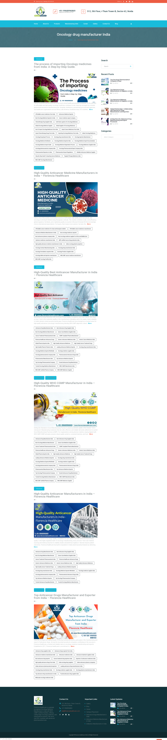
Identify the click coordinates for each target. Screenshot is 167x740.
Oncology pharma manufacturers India (85, 670)
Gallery (95, 24)
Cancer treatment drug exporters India (63, 658)
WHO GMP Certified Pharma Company (44, 370)
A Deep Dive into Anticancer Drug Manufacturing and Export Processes (120, 120)
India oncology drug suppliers (66, 662)
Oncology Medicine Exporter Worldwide (44, 351)
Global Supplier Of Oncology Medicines (65, 125)
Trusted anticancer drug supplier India (69, 673)
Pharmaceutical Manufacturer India (44, 358)
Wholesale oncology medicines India (44, 677)
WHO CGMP (51, 378)
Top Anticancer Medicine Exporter (65, 358)
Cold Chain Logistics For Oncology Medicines (67, 121)
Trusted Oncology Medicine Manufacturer (45, 366)
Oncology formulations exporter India (44, 251)
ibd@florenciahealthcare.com (71, 711)
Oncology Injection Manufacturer (83, 137)
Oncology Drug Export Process (42, 137)
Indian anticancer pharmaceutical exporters (46, 666)
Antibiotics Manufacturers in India (96, 724)
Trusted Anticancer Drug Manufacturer (68, 362)
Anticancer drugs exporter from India (63, 651)
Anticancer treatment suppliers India (85, 654)
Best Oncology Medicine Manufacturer (44, 332)
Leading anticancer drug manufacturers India (71, 666)
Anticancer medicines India (65, 654)
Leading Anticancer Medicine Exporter (66, 347)
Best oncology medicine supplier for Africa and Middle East (72, 236)
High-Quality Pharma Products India (44, 347)
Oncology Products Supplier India (65, 251)
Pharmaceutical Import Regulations (64, 152)
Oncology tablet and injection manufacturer (46, 255)
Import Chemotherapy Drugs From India (44, 133)
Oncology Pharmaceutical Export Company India (71, 148)
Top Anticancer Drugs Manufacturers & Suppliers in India (121, 90)
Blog (116, 24)
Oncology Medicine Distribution (43, 141)
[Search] (130, 66)
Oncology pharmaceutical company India (45, 148)
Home (36, 24)
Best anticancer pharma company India (45, 236)
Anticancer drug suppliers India (43, 651)
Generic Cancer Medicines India (87, 339)
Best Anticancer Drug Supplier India (65, 328)
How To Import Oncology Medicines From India (46, 129)
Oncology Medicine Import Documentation (85, 141)
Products (57, 24)
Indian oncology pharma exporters (74, 244)
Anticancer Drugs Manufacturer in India (96, 715)
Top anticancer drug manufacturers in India (45, 673)
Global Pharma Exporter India (42, 343)
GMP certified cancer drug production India (69, 240)
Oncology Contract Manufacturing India (45, 247)
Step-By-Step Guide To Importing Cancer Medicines (47, 156)
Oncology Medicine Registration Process (65, 144)
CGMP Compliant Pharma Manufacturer (68, 335)
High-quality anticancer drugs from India (45, 662)
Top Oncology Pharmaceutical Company (45, 362)
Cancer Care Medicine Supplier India (66, 332)
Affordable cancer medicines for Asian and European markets (50, 228)
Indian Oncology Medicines (88, 133)
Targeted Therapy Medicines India (72, 156)
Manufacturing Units (71, 24)
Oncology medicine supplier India (66, 351)
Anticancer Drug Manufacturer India (44, 328)
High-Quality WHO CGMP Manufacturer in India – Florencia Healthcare (64, 384)
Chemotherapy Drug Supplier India (43, 121)
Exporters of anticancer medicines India (85, 658)
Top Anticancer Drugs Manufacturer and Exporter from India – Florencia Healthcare (65, 596)
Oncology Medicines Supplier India (87, 144)
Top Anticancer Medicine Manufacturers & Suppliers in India (121, 100)
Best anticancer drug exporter (42, 658)
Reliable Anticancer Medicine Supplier (86, 152)
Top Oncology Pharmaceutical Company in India (120, 80)
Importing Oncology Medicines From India (68, 133)
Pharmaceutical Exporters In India (43, 152)
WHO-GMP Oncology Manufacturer (43, 160)
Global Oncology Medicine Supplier (43, 125)
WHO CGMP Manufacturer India (67, 366)
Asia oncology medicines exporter (68, 232)
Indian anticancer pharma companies (86, 662)
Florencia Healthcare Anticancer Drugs (44, 339)
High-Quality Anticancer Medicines (61, 343)
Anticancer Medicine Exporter (66, 114)
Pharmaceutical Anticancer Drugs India (68, 354)
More (91, 109)
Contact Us (106, 24)
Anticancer (39, 59)
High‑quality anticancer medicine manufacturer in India (48, 244)
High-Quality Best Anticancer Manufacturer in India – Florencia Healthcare (65, 274)
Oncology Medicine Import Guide (43, 144)
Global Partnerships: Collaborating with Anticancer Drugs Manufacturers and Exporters (121, 110)
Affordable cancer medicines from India (45, 114)
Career (85, 24)
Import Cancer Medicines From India (70, 129)
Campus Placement (92, 712)
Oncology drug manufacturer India (62, 137)
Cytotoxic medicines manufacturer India (45, 240)
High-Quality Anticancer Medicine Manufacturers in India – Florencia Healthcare (66, 174)
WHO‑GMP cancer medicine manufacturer (70, 255)
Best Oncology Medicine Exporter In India (45, 118)
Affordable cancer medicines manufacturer (80, 228)
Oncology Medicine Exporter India (62, 141)
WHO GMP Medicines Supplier (64, 370)
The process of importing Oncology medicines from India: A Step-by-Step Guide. (62, 65)
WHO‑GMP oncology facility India (43, 259)
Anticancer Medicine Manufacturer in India (45, 232)
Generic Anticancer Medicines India (66, 339)
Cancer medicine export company (67, 118)
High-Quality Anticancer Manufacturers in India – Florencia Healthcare (64, 495)
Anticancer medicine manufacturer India (45, 654)
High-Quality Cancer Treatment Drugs (83, 343)
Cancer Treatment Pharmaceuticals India (45, 335)
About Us (46, 24)
